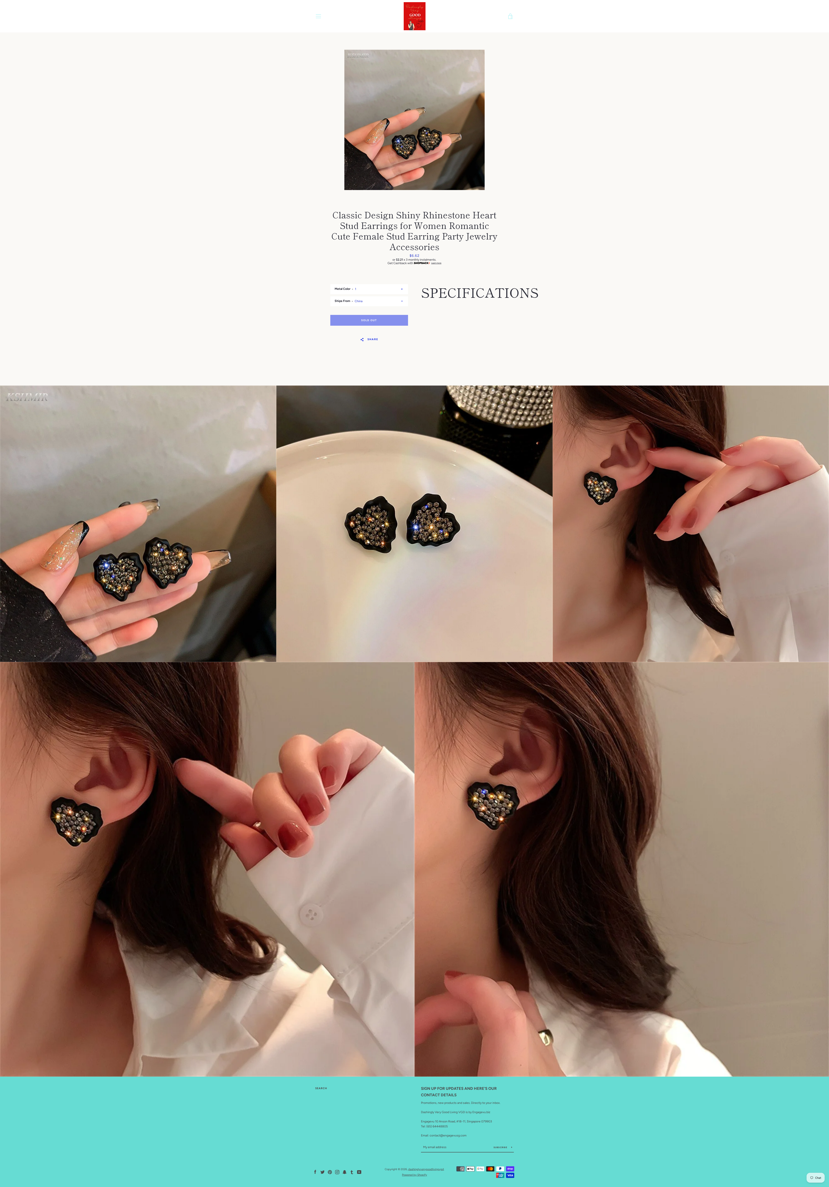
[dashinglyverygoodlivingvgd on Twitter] (322, 1172)
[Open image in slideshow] (414, 120)
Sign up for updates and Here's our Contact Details (459, 1092)
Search (321, 1088)
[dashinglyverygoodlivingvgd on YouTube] (359, 1172)
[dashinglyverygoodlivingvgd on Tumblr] (352, 1172)
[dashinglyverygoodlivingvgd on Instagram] (337, 1172)
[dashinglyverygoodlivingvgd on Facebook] (315, 1172)
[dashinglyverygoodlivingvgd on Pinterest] (330, 1172)
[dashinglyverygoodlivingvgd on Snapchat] (344, 1172)
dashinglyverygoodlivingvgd (426, 1169)
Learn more (436, 263)
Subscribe (501, 1147)
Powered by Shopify (414, 1174)
